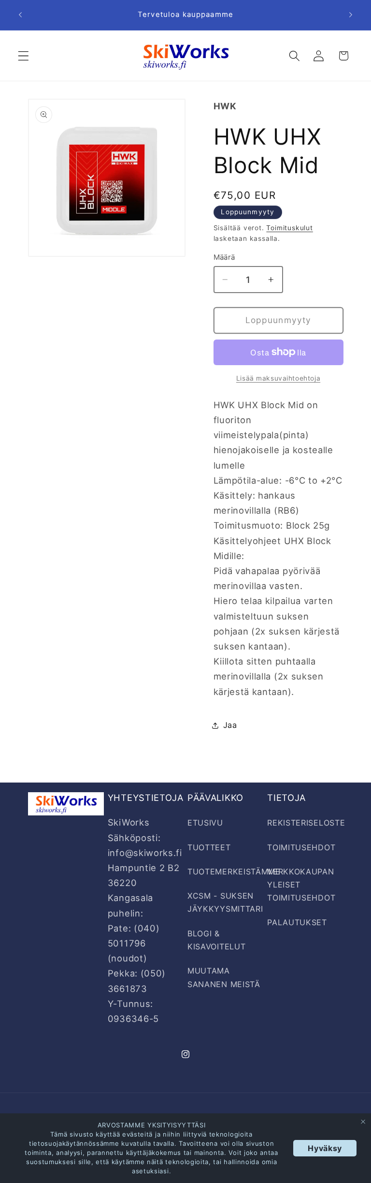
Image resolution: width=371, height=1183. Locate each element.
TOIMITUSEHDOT (301, 847)
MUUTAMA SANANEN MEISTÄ (223, 977)
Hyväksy (325, 1148)
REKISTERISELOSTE (306, 823)
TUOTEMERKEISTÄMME (234, 871)
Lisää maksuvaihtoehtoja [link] (278, 378)
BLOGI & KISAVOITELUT (216, 940)
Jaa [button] (230, 725)
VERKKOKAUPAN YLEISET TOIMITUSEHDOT (301, 885)
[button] (23, 56)
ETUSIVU (205, 823)
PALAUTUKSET (297, 922)
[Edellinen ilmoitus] (20, 15)
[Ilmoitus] (350, 15)
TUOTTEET (209, 847)
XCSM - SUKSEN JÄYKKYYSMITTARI (225, 902)
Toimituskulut (289, 228)
